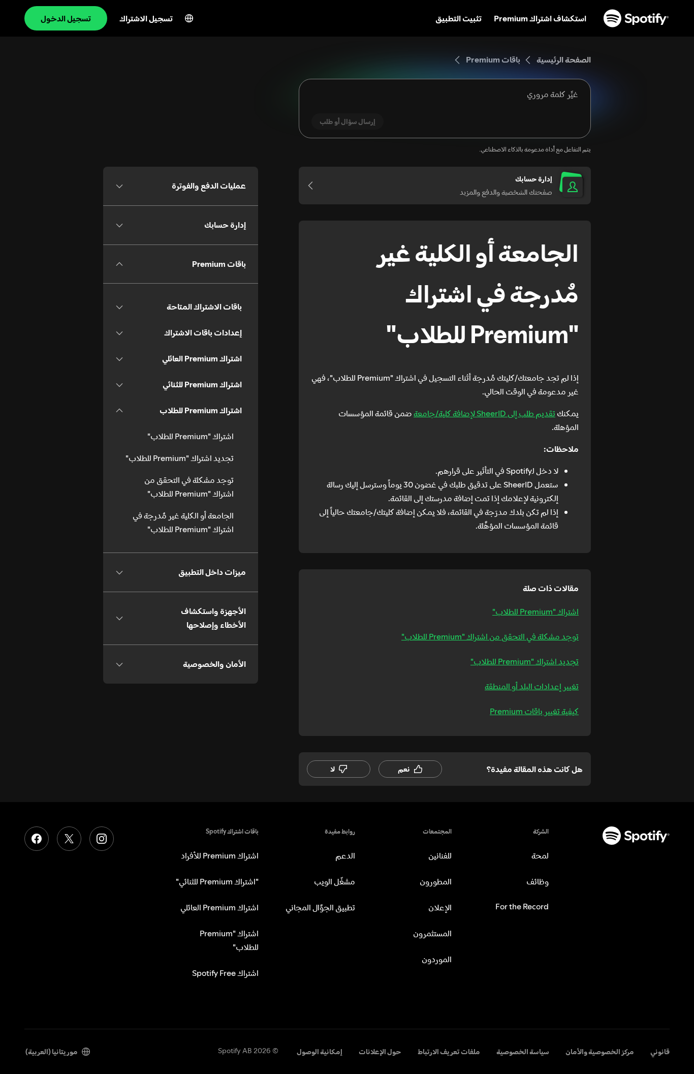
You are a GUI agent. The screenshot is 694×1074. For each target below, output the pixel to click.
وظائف (537, 881)
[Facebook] (36, 838)
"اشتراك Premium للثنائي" (217, 881)
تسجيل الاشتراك (146, 18)
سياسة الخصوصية (522, 1052)
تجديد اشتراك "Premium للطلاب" (524, 661)
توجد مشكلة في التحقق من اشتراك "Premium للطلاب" (490, 636)
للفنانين (440, 855)
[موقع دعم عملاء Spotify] (636, 18)
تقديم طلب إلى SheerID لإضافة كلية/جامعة (484, 413)
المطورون (436, 881)
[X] (69, 838)
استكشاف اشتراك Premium (540, 18)
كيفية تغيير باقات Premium (534, 711)
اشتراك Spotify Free (225, 972)
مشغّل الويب (334, 881)
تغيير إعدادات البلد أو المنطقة (532, 686)
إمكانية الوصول (319, 1052)
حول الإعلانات (380, 1052)
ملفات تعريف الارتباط (449, 1052)
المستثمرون (432, 933)
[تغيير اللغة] (189, 18)
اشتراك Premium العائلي (219, 907)
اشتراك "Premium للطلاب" (535, 611)
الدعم (345, 855)
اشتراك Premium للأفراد (220, 855)
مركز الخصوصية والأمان (599, 1052)
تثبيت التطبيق (458, 18)
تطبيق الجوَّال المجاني (320, 907)
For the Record (522, 906)
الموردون (437, 959)
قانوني (660, 1052)
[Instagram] (101, 838)
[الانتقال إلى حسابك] (314, 185)
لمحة (540, 855)
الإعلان (440, 907)
